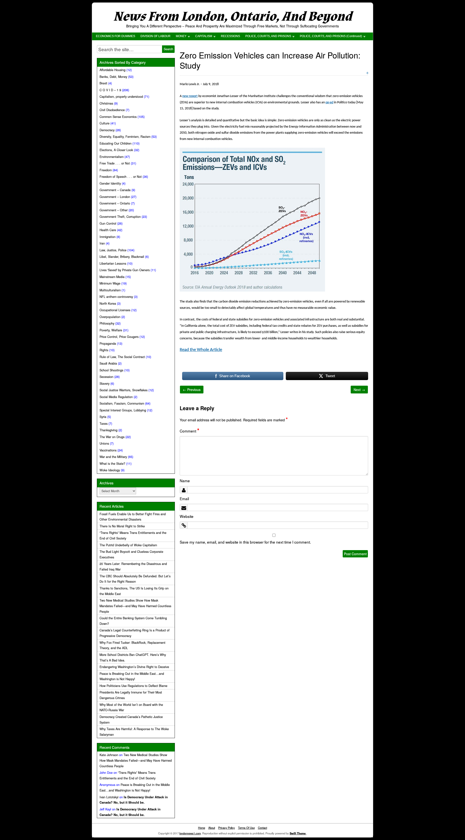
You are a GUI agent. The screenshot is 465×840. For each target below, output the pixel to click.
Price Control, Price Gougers (119, 336)
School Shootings (111, 370)
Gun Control (108, 223)
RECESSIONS (230, 36)
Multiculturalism (110, 290)
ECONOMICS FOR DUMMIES (115, 36)
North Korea (108, 303)
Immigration (108, 237)
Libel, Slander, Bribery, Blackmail (122, 256)
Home (201, 828)
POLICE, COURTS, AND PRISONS (268, 36)
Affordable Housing (112, 70)
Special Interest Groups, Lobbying (123, 410)
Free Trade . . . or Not (115, 163)
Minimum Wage (110, 283)
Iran (102, 243)
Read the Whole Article (201, 350)
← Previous (192, 389)
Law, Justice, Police (113, 250)
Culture (104, 123)
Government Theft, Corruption (120, 216)
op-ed (329, 102)
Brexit (103, 83)
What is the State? (112, 463)
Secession (106, 377)
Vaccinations (108, 450)
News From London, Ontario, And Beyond (232, 16)
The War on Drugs (112, 437)
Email (184, 498)
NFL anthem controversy (116, 296)
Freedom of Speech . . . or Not (121, 176)
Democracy (107, 130)
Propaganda (108, 343)
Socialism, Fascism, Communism (122, 403)
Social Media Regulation (116, 397)
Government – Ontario (115, 203)
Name (185, 480)
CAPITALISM (203, 36)
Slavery (104, 383)
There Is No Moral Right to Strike (122, 526)
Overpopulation (110, 317)
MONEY (181, 36)
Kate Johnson (109, 755)
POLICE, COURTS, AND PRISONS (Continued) (331, 36)
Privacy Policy (226, 828)
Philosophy (107, 323)
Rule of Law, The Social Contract (122, 357)
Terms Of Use (246, 828)
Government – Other (114, 210)
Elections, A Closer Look (116, 150)
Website (187, 516)
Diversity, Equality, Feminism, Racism (125, 136)
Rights (104, 350)
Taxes (104, 423)
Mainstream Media (112, 277)
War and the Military (113, 457)
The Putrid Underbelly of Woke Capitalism (128, 545)
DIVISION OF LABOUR (155, 36)
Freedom (106, 170)
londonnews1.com (190, 833)
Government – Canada (115, 190)
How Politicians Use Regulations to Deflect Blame (133, 686)
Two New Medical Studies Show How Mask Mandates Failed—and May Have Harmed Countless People (135, 606)
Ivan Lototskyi (109, 797)
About (211, 828)
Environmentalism (112, 157)
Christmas (106, 103)
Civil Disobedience (112, 110)
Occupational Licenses (115, 310)
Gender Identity (110, 183)
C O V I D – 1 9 (110, 90)
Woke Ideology (110, 470)
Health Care (108, 230)
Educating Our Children (116, 143)
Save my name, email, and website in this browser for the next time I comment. (245, 542)
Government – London (115, 197)
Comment (189, 430)
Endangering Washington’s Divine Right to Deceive (134, 667)
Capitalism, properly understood (121, 96)
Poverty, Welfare (111, 330)
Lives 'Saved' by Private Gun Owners (125, 270)
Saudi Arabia (108, 363)
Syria (103, 417)
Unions (104, 443)
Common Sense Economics (118, 116)
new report (190, 96)
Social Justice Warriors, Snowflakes (123, 390)
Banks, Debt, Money (113, 76)
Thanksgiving (108, 430)
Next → (359, 389)
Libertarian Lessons (113, 263)
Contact (262, 828)
